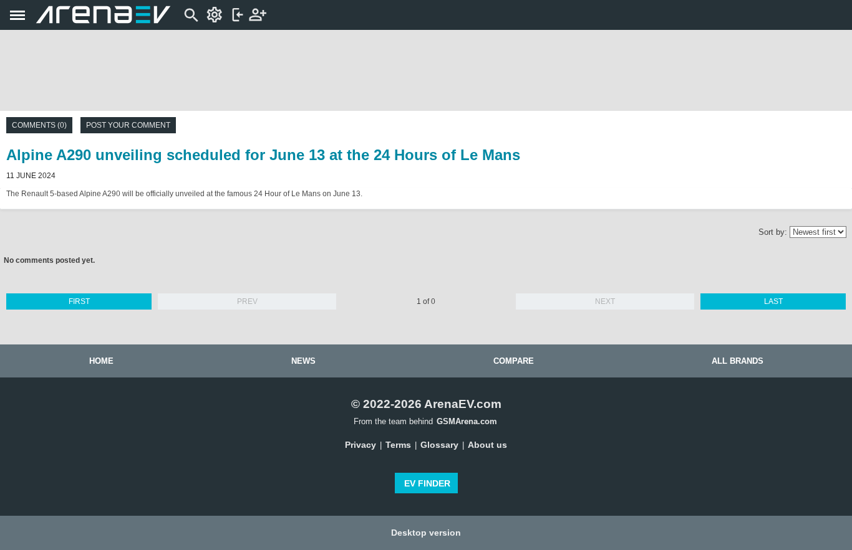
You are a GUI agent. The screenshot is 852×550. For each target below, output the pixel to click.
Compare (513, 361)
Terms (398, 445)
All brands (737, 361)
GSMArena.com (467, 421)
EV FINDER (427, 483)
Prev (247, 301)
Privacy (360, 445)
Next (605, 301)
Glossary (439, 445)
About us (487, 445)
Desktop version (426, 533)
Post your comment (128, 125)
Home (101, 361)
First (79, 301)
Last (773, 301)
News (303, 361)
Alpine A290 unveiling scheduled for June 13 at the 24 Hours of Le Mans (263, 154)
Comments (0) (39, 125)
